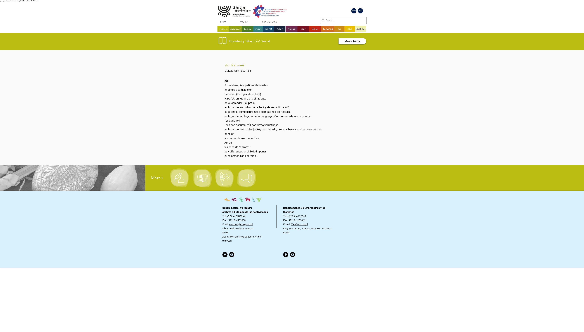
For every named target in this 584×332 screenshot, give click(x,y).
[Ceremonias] (224, 178)
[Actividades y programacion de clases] (246, 178)
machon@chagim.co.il (241, 224)
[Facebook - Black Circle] (225, 254)
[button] (223, 29)
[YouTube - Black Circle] (231, 254)
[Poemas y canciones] (202, 178)
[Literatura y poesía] (179, 178)
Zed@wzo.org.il (299, 224)
